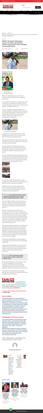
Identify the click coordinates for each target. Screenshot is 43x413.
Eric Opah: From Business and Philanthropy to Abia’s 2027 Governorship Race (5, 396)
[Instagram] (5, 74)
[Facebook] (3, 74)
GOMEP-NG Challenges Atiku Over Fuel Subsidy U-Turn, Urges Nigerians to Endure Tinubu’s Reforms (15, 393)
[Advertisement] (21, 23)
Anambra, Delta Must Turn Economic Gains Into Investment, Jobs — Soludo (24, 391)
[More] (11, 74)
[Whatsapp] (9, 74)
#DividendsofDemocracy (21, 338)
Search (23, 5)
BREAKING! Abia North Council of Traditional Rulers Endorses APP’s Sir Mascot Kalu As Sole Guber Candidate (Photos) (11, 365)
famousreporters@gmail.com (10, 286)
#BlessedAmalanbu (10, 338)
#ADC (4, 338)
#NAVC (16, 339)
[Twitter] (7, 74)
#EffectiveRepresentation (7, 339)
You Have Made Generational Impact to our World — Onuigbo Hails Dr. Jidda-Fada (19, 361)
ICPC (20, 339)
